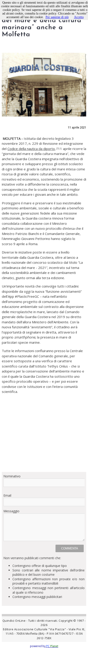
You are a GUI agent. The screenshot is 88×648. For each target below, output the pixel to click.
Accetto (79, 17)
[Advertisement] (44, 433)
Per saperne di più (57, 17)
